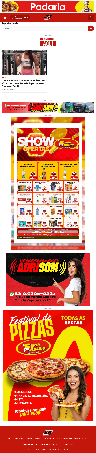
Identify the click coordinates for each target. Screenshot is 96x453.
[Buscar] (91, 17)
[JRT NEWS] (48, 433)
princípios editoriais (30, 444)
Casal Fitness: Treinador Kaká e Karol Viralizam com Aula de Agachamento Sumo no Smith (23, 83)
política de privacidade (49, 444)
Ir (91, 28)
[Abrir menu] (5, 17)
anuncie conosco (66, 444)
